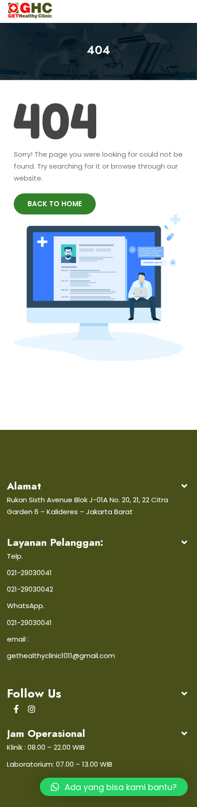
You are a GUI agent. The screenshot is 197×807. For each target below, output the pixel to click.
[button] (114, 787)
